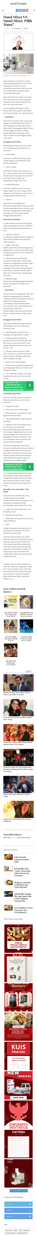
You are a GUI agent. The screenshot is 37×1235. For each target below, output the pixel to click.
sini (12, 579)
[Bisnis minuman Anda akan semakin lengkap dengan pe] (18, 1173)
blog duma (27, 1230)
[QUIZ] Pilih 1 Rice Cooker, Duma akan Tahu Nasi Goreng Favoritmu (22, 872)
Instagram (9, 1216)
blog (20, 1230)
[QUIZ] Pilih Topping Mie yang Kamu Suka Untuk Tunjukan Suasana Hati (22, 897)
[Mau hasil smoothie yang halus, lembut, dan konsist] (18, 997)
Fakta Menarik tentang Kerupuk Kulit (21, 859)
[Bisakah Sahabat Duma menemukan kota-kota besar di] (18, 1144)
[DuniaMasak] (18, 3)
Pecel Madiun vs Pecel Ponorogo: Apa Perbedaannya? (23, 910)
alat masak (8, 1230)
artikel (15, 1230)
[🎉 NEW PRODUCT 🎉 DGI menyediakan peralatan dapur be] (18, 1085)
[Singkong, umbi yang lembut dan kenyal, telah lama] (18, 938)
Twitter (8, 1204)
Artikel (26, 28)
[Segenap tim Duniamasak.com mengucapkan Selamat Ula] (18, 1114)
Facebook (9, 1210)
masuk (14, 837)
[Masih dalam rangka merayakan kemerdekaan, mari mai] (18, 1056)
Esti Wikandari (16, 28)
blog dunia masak (22, 1233)
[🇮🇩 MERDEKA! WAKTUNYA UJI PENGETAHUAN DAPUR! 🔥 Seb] (18, 968)
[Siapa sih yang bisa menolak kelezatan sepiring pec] (18, 1026)
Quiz (15, 866)
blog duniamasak (10, 1233)
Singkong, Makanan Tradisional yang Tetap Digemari (22, 884)
